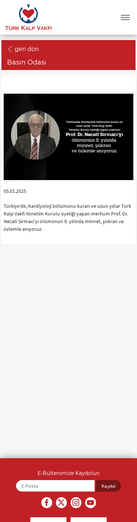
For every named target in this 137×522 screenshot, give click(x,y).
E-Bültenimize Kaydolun (68, 473)
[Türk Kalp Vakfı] (28, 17)
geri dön (27, 49)
